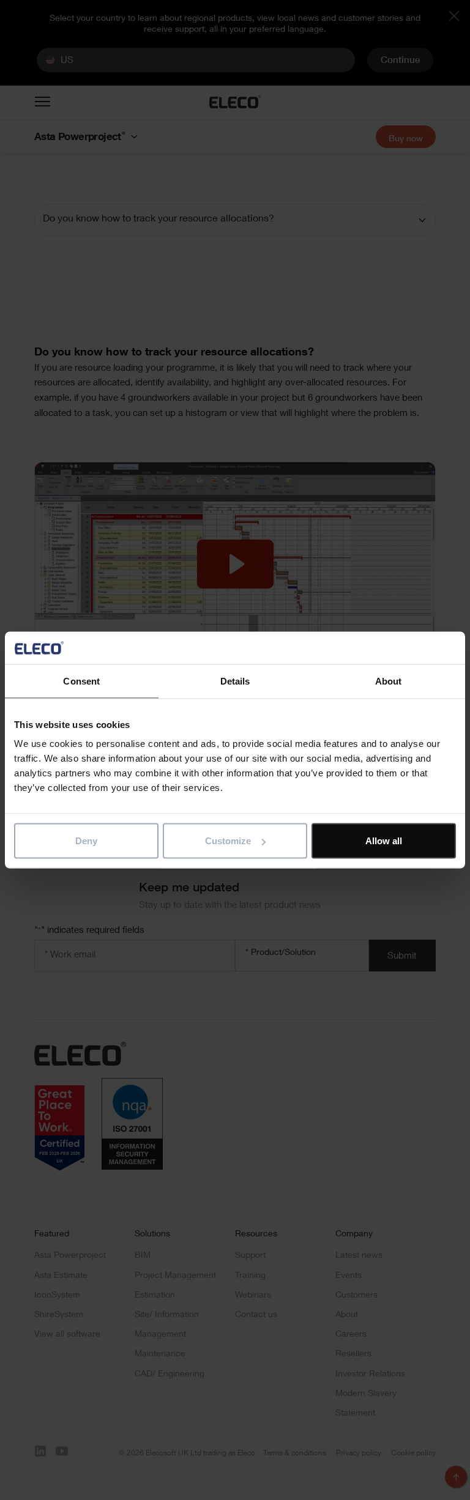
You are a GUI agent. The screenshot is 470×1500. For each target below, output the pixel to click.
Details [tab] (235, 680)
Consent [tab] (81, 680)
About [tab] (388, 680)
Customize (228, 841)
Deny (86, 841)
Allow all (383, 841)
